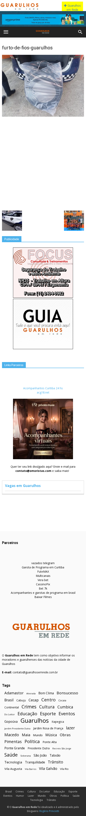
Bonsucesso (67, 693)
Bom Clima (46, 693)
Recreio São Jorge (61, 748)
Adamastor (14, 693)
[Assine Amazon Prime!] (43, 19)
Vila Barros (30, 768)
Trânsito (55, 762)
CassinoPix (43, 584)
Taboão (55, 755)
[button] (80, 32)
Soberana (25, 755)
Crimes (29, 707)
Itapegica (58, 722)
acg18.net (43, 392)
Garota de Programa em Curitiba (43, 567)
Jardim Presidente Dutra (17, 728)
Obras (65, 735)
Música (51, 735)
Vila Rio (64, 769)
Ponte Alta (50, 742)
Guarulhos (34, 720)
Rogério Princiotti (49, 811)
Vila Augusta (13, 769)
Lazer (31, 795)
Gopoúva (11, 721)
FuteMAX (43, 571)
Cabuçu (21, 700)
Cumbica (65, 707)
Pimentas (13, 741)
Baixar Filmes (43, 597)
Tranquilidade (35, 762)
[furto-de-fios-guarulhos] (43, 115)
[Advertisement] (43, 163)
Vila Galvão (48, 768)
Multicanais (43, 576)
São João (40, 755)
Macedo (11, 735)
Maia (26, 735)
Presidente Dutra (39, 748)
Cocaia (62, 700)
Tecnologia (13, 762)
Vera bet (43, 580)
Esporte (48, 713)
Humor (20, 795)
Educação (27, 713)
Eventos (67, 713)
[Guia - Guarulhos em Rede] (43, 348)
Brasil (9, 700)
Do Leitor (9, 714)
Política (32, 741)
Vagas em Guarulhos (23, 485)
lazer (70, 728)
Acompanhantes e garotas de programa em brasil (43, 593)
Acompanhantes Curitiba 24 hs (43, 388)
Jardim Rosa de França (48, 728)
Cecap (34, 700)
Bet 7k (43, 588)
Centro (48, 700)
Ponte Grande (14, 748)
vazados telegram (43, 563)
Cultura (47, 707)
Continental (11, 707)
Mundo (38, 735)
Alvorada (31, 693)
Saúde (11, 755)
